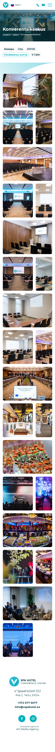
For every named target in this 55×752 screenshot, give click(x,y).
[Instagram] (33, 718)
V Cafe (36, 54)
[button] (16, 5)
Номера (9, 49)
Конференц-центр (16, 54)
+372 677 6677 (27, 702)
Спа (20, 49)
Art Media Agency (27, 728)
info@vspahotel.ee (27, 707)
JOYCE (31, 49)
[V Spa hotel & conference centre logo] (6, 5)
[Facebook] (21, 718)
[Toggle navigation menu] (50, 5)
